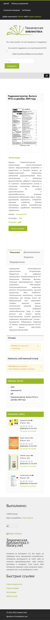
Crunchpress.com (21, 617)
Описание (15, 252)
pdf (12, 394)
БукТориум (26, 10)
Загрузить (28, 257)
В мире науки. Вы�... (27, 475)
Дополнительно (32, 252)
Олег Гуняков (28, 518)
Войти (20, 17)
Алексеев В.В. (21, 214)
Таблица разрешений (19, 4)
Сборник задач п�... (27, 455)
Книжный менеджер (12, 10)
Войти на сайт (11, 596)
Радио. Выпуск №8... (27, 438)
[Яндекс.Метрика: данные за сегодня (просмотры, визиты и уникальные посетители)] (14, 533)
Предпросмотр (17, 262)
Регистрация (11, 592)
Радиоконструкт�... (27, 420)
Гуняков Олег (22, 613)
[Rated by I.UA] (12, 527)
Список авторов (12, 588)
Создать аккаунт (34, 17)
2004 (20, 218)
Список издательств (14, 584)
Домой (6, 4)
